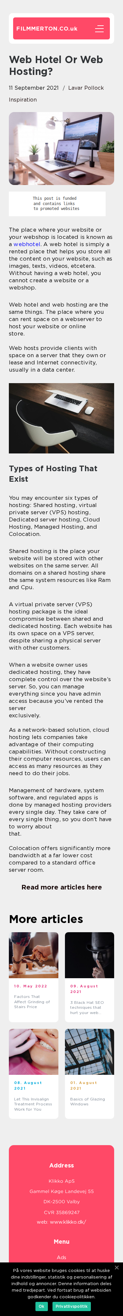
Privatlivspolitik (72, 1306)
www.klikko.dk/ (68, 1222)
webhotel (26, 244)
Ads (61, 1257)
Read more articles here (61, 887)
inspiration (23, 100)
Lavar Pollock (86, 88)
